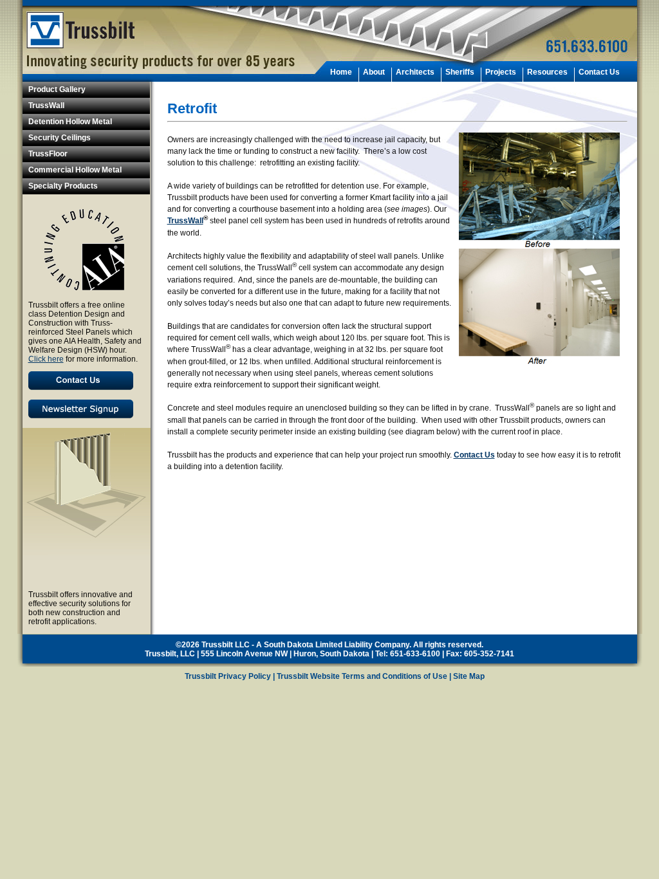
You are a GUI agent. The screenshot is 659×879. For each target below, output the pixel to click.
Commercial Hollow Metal (75, 169)
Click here (46, 359)
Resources (547, 72)
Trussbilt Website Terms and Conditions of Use (362, 676)
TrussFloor (48, 153)
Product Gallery (57, 89)
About (374, 72)
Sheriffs (459, 72)
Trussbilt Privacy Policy (228, 676)
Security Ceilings (59, 137)
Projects (500, 72)
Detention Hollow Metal (70, 121)
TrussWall (46, 105)
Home (341, 72)
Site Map (469, 676)
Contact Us (599, 72)
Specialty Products (63, 185)
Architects (415, 72)
